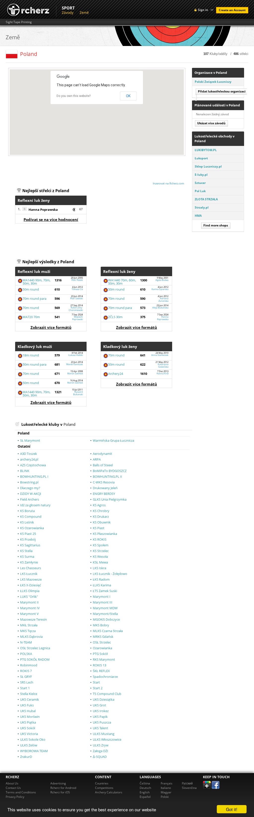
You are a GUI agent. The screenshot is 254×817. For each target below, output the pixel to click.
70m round (31, 307)
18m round (31, 355)
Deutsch (145, 788)
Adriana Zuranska (163, 299)
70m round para (34, 298)
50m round (31, 289)
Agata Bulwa (162, 280)
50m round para (34, 364)
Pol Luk (200, 191)
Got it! (231, 809)
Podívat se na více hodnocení (51, 219)
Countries (101, 783)
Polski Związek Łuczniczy (213, 82)
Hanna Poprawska (43, 209)
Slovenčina (189, 788)
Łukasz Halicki (75, 355)
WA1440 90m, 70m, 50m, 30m (36, 282)
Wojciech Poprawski (77, 318)
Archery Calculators (108, 792)
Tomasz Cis (77, 289)
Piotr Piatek (77, 280)
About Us (12, 783)
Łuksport (201, 158)
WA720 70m (31, 317)
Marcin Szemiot (75, 373)
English (145, 792)
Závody (67, 12)
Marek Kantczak (74, 364)
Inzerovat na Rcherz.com (168, 183)
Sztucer (200, 183)
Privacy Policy (15, 797)
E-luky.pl (201, 174)
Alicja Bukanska (160, 307)
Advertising (58, 783)
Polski (165, 797)
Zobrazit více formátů (51, 327)
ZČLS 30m (115, 317)
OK (128, 96)
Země (84, 12)
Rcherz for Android (63, 788)
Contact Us (13, 788)
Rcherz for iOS (60, 792)
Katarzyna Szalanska (163, 365)
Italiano (166, 788)
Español (145, 797)
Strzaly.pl (202, 207)
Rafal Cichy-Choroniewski (76, 308)
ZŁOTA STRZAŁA (206, 199)
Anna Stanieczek (159, 355)
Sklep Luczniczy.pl (208, 166)
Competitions (104, 788)
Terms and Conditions (21, 792)
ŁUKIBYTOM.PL (206, 150)
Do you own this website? (74, 96)
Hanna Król (162, 373)
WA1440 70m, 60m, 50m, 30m (122, 282)
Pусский (187, 783)
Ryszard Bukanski (78, 393)
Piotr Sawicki (76, 298)
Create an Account (232, 10)
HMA (198, 216)
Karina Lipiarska (160, 289)
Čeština (145, 783)
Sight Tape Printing (19, 22)
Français (166, 783)
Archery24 (115, 373)
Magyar (166, 792)
